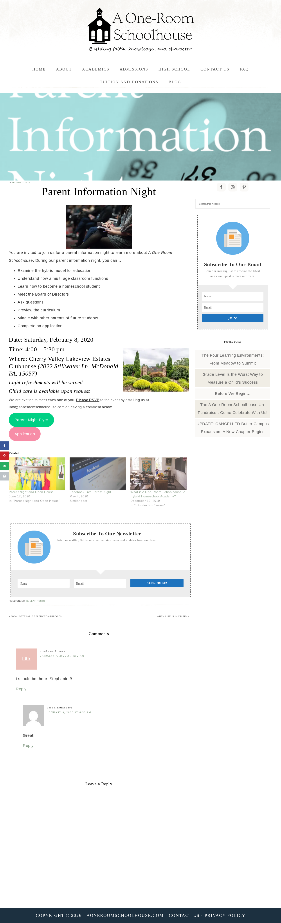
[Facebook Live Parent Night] (98, 473)
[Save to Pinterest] (4, 456)
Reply (21, 689)
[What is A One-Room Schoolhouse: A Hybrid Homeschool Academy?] (158, 473)
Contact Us (184, 915)
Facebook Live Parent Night (90, 492)
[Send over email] (4, 466)
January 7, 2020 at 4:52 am (62, 655)
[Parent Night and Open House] (37, 473)
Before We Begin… (232, 393)
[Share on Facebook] (4, 445)
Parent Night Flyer (31, 420)
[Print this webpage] (4, 476)
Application (24, 434)
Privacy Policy (225, 915)
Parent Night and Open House (31, 492)
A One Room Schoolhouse (140, 30)
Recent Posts (21, 182)
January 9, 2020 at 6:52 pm (69, 712)
